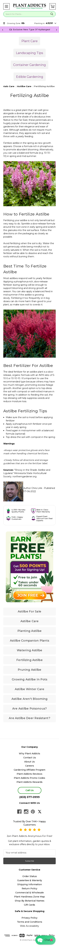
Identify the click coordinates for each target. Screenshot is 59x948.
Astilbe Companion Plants (29, 640)
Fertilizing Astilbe (29, 660)
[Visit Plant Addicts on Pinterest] (33, 811)
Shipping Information (29, 884)
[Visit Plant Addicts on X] (39, 811)
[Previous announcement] (2, 29)
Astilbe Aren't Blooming (29, 699)
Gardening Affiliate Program (29, 769)
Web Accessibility (29, 926)
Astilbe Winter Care (29, 689)
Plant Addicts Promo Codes (29, 778)
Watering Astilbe (29, 650)
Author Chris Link (32, 488)
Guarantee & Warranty (29, 880)
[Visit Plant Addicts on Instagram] (26, 811)
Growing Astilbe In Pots (29, 679)
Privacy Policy (29, 917)
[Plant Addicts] (29, 6)
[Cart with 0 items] (52, 6)
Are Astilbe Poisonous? (29, 708)
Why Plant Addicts (29, 753)
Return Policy (29, 888)
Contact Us (29, 757)
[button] (6, 6)
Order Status (29, 876)
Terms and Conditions (29, 921)
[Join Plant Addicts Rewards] (29, 566)
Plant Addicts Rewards (29, 782)
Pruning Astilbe (29, 669)
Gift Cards (29, 904)
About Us (29, 761)
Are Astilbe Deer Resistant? (29, 718)
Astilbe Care (29, 621)
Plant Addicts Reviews (29, 773)
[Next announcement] (56, 29)
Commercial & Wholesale (29, 892)
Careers (29, 765)
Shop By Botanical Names (29, 900)
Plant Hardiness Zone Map (29, 896)
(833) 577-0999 (29, 797)
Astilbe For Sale (29, 611)
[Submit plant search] (52, 14)
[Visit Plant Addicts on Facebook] (19, 811)
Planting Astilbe (29, 631)
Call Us (29, 790)
